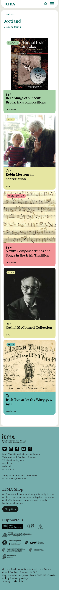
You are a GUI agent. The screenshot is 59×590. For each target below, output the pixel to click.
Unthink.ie (17, 581)
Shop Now (10, 509)
